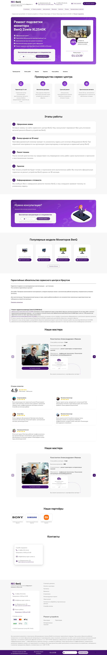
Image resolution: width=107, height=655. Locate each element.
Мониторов (47, 620)
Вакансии (54, 9)
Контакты (60, 9)
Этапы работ (27, 71)
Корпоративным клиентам (77, 9)
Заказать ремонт (25, 259)
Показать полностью (17, 302)
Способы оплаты (48, 606)
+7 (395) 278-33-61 (61, 3)
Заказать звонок (90, 3)
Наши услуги (47, 599)
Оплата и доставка (49, 586)
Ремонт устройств (37, 9)
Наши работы (55, 71)
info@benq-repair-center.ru (22, 600)
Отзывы (67, 9)
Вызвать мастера (35, 368)
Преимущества (16, 71)
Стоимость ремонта (49, 583)
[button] (94, 356)
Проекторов (58, 620)
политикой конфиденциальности (45, 59)
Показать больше (53, 266)
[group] (18, 518)
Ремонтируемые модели (50, 596)
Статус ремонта (77, 3)
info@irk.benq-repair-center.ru (26, 556)
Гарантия (45, 71)
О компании (26, 9)
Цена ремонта (46, 9)
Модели (37, 71)
